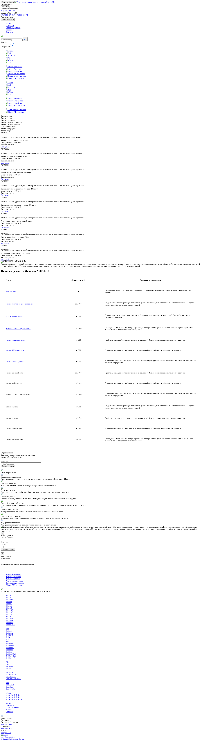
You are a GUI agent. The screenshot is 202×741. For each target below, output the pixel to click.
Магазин (9, 24)
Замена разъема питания (15, 340)
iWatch (8, 693)
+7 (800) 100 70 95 (8, 11)
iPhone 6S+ (10, 610)
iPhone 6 (9, 614)
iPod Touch (10, 685)
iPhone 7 (9, 604)
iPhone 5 (9, 616)
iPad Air (9, 631)
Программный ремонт (14, 316)
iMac (7, 662)
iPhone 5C (9, 623)
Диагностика (11, 291)
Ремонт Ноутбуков (13, 579)
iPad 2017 (9, 635)
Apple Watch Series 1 (14, 695)
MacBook (9, 672)
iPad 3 (8, 639)
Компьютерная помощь (15, 583)
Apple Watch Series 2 (14, 697)
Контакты (9, 32)
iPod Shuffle (10, 689)
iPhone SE (9, 618)
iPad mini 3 (10, 646)
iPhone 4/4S (10, 625)
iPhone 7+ (9, 606)
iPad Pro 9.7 (10, 658)
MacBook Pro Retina (13, 679)
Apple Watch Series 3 (14, 699)
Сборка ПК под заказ (14, 585)
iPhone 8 (9, 602)
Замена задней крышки (15, 362)
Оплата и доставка (13, 28)
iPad (7, 629)
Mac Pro (9, 668)
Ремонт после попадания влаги (18, 329)
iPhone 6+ (9, 608)
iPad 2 (8, 641)
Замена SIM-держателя (15, 350)
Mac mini (9, 666)
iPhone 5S (9, 621)
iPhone (8, 595)
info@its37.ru (6, 733)
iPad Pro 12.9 (11, 656)
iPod (7, 683)
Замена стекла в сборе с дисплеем (19, 304)
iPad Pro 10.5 (11, 654)
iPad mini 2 (10, 648)
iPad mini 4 (10, 643)
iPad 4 (8, 637)
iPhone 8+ (9, 600)
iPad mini (9, 650)
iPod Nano (10, 687)
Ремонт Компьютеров (14, 581)
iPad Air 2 (9, 633)
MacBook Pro (11, 677)
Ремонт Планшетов (13, 577)
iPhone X (9, 597)
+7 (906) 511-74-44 (23, 15)
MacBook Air (11, 675)
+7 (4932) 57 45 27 (8, 15)
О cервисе (10, 26)
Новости (9, 30)
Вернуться (5, 147)
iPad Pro (9, 652)
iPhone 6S (9, 612)
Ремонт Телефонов (13, 575)
